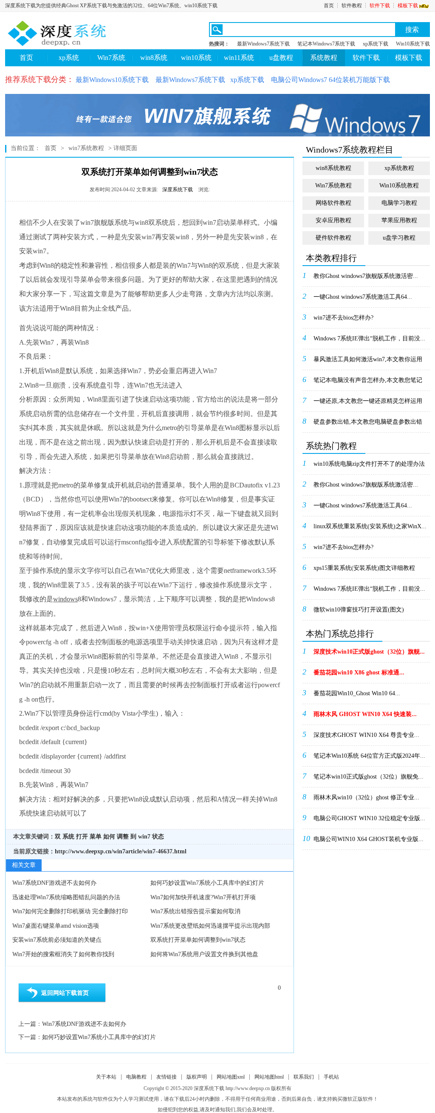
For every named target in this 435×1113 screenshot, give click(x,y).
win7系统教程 (86, 148)
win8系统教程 (333, 168)
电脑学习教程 (399, 203)
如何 (109, 836)
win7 (144, 836)
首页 (329, 5)
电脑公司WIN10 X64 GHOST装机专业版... (369, 839)
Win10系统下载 (413, 44)
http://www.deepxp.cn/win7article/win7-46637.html (120, 851)
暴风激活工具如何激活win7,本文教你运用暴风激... (368, 362)
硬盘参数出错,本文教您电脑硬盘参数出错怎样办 (368, 424)
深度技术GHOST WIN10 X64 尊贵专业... (366, 735)
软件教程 (352, 5)
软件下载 (380, 5)
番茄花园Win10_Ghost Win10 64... (357, 693)
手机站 (331, 1077)
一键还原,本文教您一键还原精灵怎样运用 (368, 401)
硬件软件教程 (333, 238)
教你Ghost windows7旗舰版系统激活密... (366, 276)
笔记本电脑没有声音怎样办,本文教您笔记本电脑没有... (368, 383)
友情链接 (166, 1077)
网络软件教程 (333, 203)
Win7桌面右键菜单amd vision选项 (55, 926)
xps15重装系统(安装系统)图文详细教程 (364, 568)
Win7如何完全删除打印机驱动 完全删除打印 (70, 911)
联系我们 (304, 1077)
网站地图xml (231, 1077)
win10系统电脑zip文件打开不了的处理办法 (369, 464)
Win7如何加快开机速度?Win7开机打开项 (203, 897)
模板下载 (408, 5)
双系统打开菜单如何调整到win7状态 (198, 940)
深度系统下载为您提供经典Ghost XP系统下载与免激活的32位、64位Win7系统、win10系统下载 (111, 5)
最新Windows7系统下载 (263, 44)
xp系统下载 (375, 44)
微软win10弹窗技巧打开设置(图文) (359, 609)
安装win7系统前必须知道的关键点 (57, 940)
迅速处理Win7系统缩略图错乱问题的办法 (66, 897)
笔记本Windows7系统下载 (326, 44)
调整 (123, 836)
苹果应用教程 (399, 220)
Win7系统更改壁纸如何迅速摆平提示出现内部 (210, 926)
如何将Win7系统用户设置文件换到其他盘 (204, 954)
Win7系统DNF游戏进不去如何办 (54, 883)
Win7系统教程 (333, 185)
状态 (158, 836)
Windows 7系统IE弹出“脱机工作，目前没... (369, 338)
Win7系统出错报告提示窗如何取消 (195, 911)
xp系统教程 (399, 168)
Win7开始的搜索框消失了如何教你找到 (63, 954)
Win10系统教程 (399, 185)
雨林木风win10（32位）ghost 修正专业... (366, 797)
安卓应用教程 (333, 220)
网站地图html (269, 1077)
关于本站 (106, 1077)
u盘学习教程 (399, 238)
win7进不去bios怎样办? (343, 317)
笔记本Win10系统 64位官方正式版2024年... (369, 756)
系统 (68, 836)
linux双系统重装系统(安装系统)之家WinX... (370, 526)
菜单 (96, 836)
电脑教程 (136, 1077)
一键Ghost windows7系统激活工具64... (363, 297)
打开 (82, 836)
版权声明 (196, 1077)
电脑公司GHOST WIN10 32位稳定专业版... (369, 818)
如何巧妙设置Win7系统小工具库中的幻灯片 (207, 883)
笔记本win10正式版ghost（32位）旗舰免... (369, 776)
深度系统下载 (177, 190)
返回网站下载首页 (65, 993)
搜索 (412, 29)
